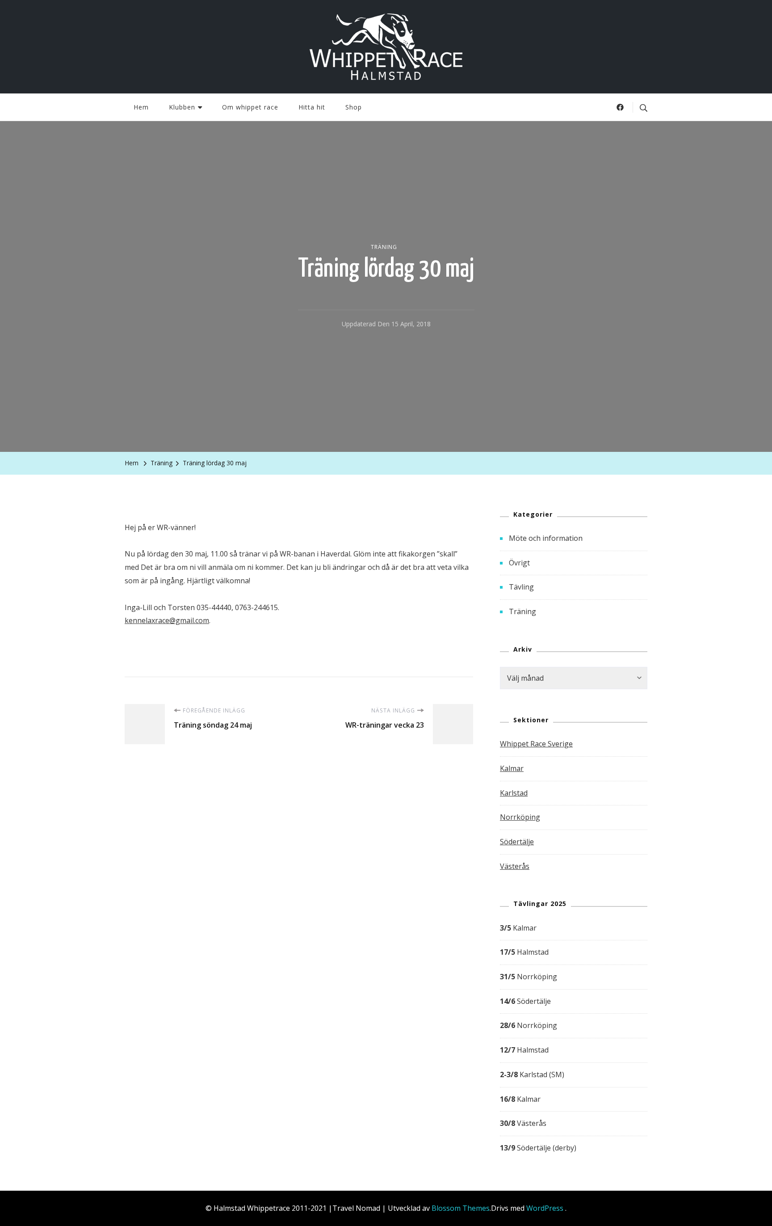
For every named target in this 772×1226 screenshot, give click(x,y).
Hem (141, 107)
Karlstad (514, 793)
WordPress (544, 1208)
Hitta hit (311, 107)
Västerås (514, 866)
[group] (573, 1038)
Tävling (521, 587)
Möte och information (546, 538)
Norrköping (520, 817)
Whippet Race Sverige (536, 744)
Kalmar (512, 768)
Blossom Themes (461, 1208)
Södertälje (517, 842)
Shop (353, 107)
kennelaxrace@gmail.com (167, 620)
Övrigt (519, 563)
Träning (384, 247)
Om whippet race (250, 107)
